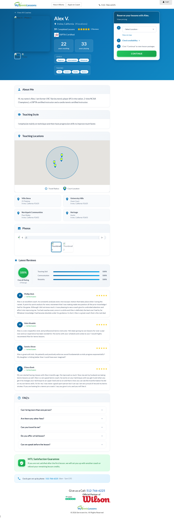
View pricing (122, 19)
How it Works (58, 5)
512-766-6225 (52, 479)
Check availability (130, 40)
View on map (127, 35)
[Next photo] (102, 237)
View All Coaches (24, 13)
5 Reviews (95, 29)
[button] (17, 34)
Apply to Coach (74, 5)
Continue (136, 54)
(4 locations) (81, 24)
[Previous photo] (22, 237)
